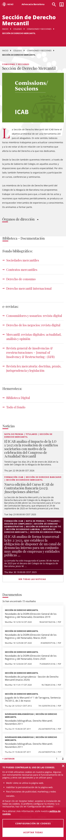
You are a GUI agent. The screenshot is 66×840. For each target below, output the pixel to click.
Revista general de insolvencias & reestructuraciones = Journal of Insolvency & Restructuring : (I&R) (30, 352)
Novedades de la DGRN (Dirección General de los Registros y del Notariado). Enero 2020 (30, 657)
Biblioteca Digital (18, 398)
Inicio (5, 29)
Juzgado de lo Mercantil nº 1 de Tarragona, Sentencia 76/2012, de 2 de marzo (32, 699)
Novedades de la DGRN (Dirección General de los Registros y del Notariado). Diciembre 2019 (30, 615)
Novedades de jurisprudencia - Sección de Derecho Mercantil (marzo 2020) (31, 678)
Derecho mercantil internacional (29, 288)
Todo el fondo (15, 407)
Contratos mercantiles (21, 269)
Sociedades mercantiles (22, 260)
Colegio (17, 29)
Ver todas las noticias (32, 579)
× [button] (63, 766)
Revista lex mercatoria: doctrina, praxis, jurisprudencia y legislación (33, 368)
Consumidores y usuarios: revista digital (34, 316)
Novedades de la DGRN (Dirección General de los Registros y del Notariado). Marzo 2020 (30, 636)
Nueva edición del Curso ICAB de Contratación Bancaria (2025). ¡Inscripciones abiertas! (29, 488)
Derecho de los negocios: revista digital (33, 325)
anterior (9, 758)
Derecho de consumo (21, 279)
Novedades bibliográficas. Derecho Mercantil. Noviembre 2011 (29, 722)
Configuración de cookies (33, 823)
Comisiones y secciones (39, 29)
